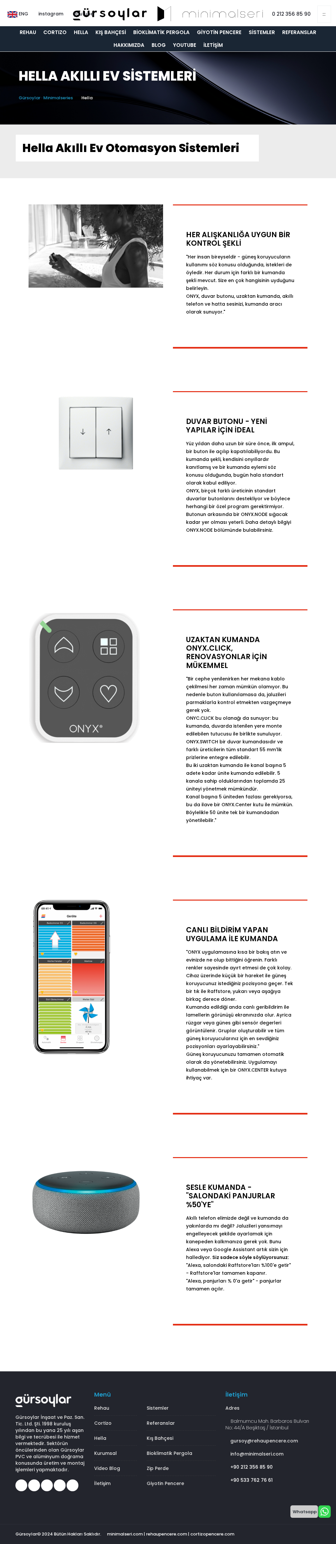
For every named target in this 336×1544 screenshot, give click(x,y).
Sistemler (158, 1408)
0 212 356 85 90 (291, 13)
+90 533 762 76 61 (251, 1480)
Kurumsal (105, 1453)
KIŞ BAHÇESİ (110, 32)
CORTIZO (55, 32)
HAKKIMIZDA (129, 45)
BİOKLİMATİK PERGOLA (161, 32)
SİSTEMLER (262, 32)
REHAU (28, 32)
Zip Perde (158, 1468)
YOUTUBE (184, 45)
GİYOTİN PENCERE (219, 32)
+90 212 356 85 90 (251, 1467)
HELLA (81, 32)
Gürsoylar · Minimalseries (46, 98)
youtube (83, 13)
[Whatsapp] (324, 1511)
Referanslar (161, 1423)
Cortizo (103, 1423)
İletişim (102, 1483)
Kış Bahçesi (160, 1438)
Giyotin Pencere (165, 1483)
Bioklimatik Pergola (169, 1453)
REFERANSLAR (299, 32)
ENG (22, 13)
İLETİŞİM (213, 45)
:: (324, 14)
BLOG (159, 45)
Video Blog (107, 1468)
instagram (50, 13)
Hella (100, 1438)
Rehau (101, 1408)
